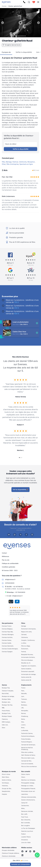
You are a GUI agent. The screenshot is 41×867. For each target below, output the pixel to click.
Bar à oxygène (25, 825)
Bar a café (24, 814)
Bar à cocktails (25, 822)
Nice (22, 722)
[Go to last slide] (2, 22)
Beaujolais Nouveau (27, 654)
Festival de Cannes (27, 733)
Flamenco (5, 719)
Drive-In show (6, 774)
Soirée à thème (6, 780)
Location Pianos (26, 837)
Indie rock (5, 724)
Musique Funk (6, 713)
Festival (15, 162)
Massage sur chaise (27, 785)
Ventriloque (5, 782)
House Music (6, 710)
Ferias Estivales (25, 739)
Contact (4, 553)
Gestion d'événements (28, 800)
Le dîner (23, 643)
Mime (23, 808)
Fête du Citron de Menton (29, 766)
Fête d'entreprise (12, 164)
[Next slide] (38, 22)
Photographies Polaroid (28, 788)
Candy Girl (24, 802)
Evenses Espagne (7, 651)
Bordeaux (24, 705)
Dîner (4, 164)
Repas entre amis (26, 631)
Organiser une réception (28, 666)
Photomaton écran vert (28, 791)
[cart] (33, 2)
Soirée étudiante (26, 668)
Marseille (24, 693)
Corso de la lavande (27, 763)
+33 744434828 (20, 592)
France (23, 688)
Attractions (24, 839)
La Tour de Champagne (28, 828)
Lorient (23, 724)
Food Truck (24, 817)
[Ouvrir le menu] (38, 2)
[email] (8, 534)
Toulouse (24, 699)
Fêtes (23, 623)
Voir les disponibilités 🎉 (20, 489)
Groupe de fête (6, 788)
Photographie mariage (27, 782)
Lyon (22, 696)
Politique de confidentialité (10, 563)
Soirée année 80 (26, 677)
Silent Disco (5, 777)
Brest (22, 727)
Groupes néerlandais (8, 850)
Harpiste (4, 794)
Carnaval (23, 634)
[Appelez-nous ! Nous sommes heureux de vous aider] (24, 2)
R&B (3, 707)
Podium (23, 834)
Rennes (23, 713)
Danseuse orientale (27, 811)
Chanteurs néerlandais (8, 856)
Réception (31, 162)
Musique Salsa (6, 699)
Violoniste (5, 785)
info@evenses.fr (17, 596)
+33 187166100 (18, 586)
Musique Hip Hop (7, 705)
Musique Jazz (6, 702)
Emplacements (26, 685)
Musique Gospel (7, 716)
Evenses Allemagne (8, 634)
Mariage (9, 162)
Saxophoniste (6, 791)
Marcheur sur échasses (28, 780)
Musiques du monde (9, 771)
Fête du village (25, 646)
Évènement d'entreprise (28, 629)
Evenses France (6, 626)
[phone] (20, 534)
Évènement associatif (27, 671)
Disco (3, 727)
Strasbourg (24, 716)
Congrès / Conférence (28, 640)
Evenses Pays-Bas (7, 631)
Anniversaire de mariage (28, 674)
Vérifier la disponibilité (20, 149)
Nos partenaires (7, 623)
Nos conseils (25, 771)
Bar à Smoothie (25, 819)
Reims (23, 719)
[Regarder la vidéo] (20, 23)
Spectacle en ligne (26, 164)
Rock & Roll (5, 693)
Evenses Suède (6, 643)
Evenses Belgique (7, 629)
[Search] (29, 2)
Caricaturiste (25, 805)
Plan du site (5, 560)
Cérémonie (23, 162)
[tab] (15, 36)
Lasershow (24, 794)
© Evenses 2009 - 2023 (9, 570)
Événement (24, 648)
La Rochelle (24, 730)
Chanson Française (7, 690)
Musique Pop (6, 688)
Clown (23, 777)
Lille (22, 707)
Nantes (23, 702)
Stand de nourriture (27, 831)
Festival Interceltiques (27, 736)
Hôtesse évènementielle (28, 797)
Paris (22, 690)
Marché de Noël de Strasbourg (27, 748)
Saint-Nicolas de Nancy (28, 755)
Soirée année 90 (26, 680)
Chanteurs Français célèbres (10, 853)
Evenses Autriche (7, 637)
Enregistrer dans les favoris (12, 45)
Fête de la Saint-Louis (27, 758)
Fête (3, 162)
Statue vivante (25, 774)
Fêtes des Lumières (27, 752)
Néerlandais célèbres (9, 847)
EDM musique (6, 722)
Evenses (4, 6)
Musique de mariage (8, 696)
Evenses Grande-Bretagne (10, 648)
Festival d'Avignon (26, 742)
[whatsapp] (14, 534)
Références (5, 556)
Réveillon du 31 (25, 663)
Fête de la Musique (27, 660)
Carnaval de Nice (26, 760)
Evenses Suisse (6, 640)
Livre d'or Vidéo (26, 842)
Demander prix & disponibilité (20, 864)
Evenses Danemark (7, 646)
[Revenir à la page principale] (6, 2)
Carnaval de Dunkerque (28, 744)
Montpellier (24, 710)
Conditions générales (8, 567)
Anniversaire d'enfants (28, 657)
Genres (4, 685)
